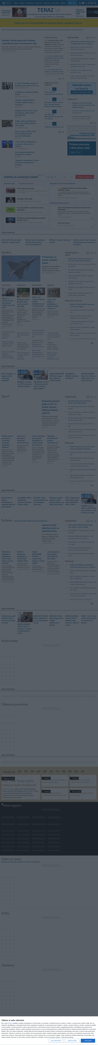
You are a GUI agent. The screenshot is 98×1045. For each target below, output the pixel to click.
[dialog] (49, 1030)
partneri (10, 1023)
